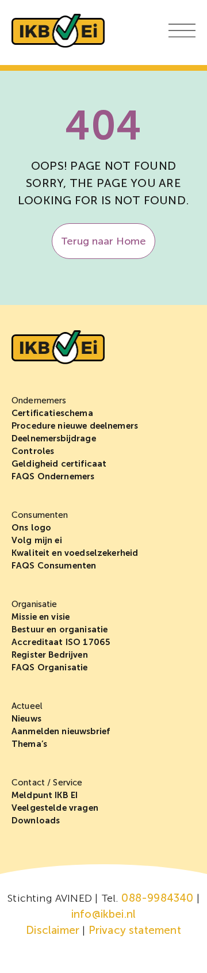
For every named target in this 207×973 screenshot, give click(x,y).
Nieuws (26, 718)
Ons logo (31, 527)
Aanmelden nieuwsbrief (61, 731)
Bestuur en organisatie (60, 629)
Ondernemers (39, 400)
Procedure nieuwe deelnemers (75, 426)
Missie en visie (41, 617)
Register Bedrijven (50, 655)
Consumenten (40, 515)
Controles (33, 451)
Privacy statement (135, 930)
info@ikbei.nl (103, 914)
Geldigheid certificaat (59, 464)
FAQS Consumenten (54, 565)
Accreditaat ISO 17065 (61, 642)
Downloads (36, 820)
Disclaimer (52, 930)
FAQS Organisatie (49, 667)
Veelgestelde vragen (55, 808)
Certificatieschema (52, 413)
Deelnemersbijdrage (54, 438)
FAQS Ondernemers (53, 476)
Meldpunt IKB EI (45, 795)
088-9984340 (157, 898)
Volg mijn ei (37, 540)
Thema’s (29, 744)
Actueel (27, 706)
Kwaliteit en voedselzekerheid (75, 553)
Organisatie (34, 604)
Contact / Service (47, 782)
